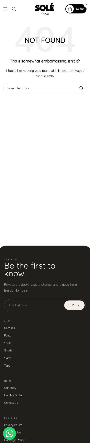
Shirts (7, 343)
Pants (7, 336)
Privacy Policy (13, 425)
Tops (7, 366)
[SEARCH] (82, 88)
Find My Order (13, 395)
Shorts (8, 351)
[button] (9, 433)
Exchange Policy (14, 440)
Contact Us (11, 403)
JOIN (74, 305)
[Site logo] (45, 9)
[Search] (14, 9)
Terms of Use (12, 433)
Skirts (7, 358)
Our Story (10, 388)
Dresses (9, 328)
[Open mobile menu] (5, 9)
